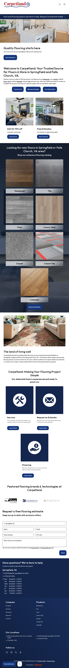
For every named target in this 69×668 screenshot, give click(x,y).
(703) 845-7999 (12, 640)
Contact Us (18, 89)
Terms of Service (46, 547)
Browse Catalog (33, 89)
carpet (55, 79)
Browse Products (34, 307)
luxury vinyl (7, 81)
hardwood (46, 79)
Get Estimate (10, 57)
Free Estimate (9, 664)
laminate (19, 81)
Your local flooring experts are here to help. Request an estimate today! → (34, 16)
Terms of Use (51, 661)
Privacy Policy (35, 547)
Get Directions (50, 89)
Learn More (13, 428)
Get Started (43, 137)
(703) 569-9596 (9, 576)
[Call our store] (19, 664)
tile (29, 81)
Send (63, 553)
